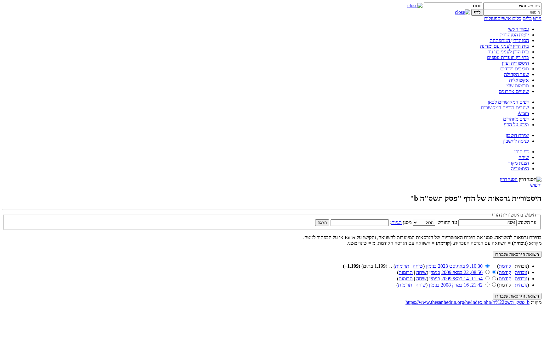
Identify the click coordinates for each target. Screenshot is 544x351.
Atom (523, 113)
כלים (527, 18)
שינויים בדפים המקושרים (505, 107)
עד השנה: (527, 222)
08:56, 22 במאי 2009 (462, 272)
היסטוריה (520, 168)
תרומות (402, 266)
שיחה (523, 157)
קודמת (505, 266)
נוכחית (521, 272)
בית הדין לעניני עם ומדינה (504, 46)
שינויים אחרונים (514, 91)
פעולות (490, 18)
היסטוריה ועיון (515, 63)
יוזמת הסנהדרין (514, 34)
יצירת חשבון (517, 135)
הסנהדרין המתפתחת (509, 40)
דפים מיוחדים (516, 119)
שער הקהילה (516, 74)
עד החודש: (446, 222)
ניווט (537, 18)
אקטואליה (519, 80)
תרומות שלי (518, 85)
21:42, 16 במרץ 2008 (462, 285)
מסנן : (400, 222)
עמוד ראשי (518, 29)
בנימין (431, 266)
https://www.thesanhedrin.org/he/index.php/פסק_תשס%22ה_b (467, 302)
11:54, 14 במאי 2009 (462, 278)
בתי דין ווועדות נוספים (508, 57)
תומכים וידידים (514, 68)
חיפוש (535, 185)
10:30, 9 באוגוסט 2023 (460, 266)
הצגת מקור (518, 163)
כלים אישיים (509, 18)
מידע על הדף (516, 124)
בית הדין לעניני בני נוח (508, 51)
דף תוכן (521, 151)
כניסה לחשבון (516, 141)
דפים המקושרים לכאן (508, 102)
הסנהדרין (509, 179)
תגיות (396, 222)
